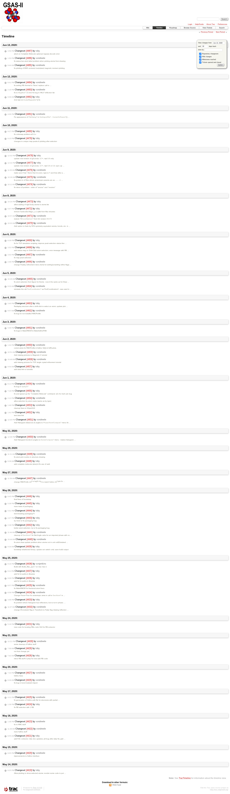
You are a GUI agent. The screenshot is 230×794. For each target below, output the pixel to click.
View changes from (205, 43)
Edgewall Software (33, 789)
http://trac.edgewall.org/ (219, 789)
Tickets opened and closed (211, 62)
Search (222, 28)
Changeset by (24, 51)
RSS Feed (116, 785)
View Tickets (207, 28)
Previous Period (207, 32)
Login (190, 24)
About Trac (210, 24)
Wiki (147, 28)
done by (201, 50)
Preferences (222, 24)
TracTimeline (185, 778)
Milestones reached (209, 59)
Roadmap (173, 28)
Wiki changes (207, 56)
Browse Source (190, 28)
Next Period (220, 32)
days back (212, 46)
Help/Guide (199, 24)
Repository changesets (210, 54)
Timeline (159, 28)
